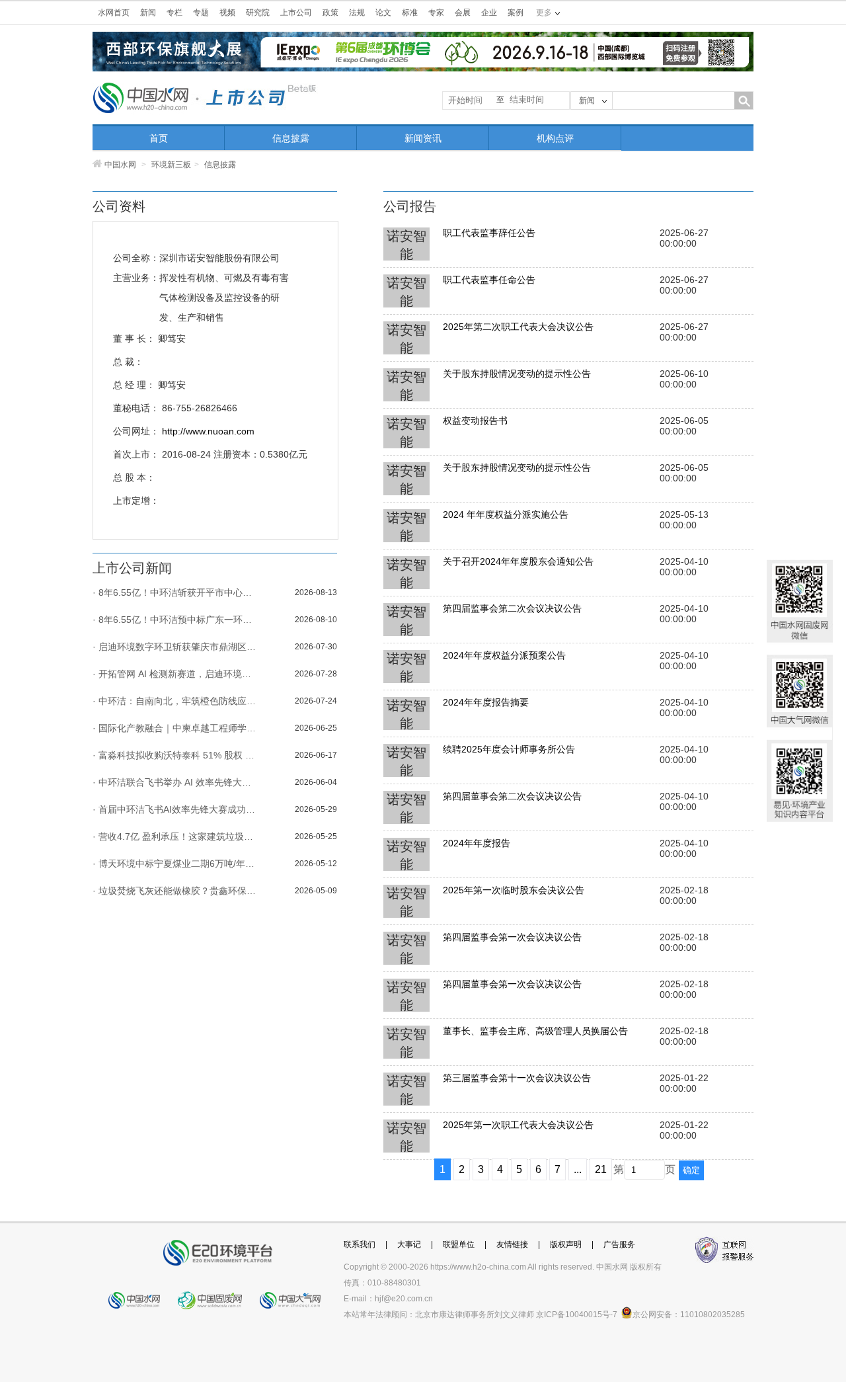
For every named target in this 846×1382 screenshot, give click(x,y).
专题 (201, 12)
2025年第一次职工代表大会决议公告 (518, 1124)
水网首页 (114, 12)
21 (601, 1169)
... (578, 1169)
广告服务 (619, 1244)
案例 (515, 12)
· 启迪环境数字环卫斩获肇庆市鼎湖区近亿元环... (175, 646)
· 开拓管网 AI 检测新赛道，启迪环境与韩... (175, 674)
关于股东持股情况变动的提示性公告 (517, 373)
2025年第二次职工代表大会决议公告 (518, 326)
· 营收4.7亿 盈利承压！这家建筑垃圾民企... (175, 836)
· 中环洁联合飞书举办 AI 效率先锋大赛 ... (175, 782)
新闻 (148, 12)
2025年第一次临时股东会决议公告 (513, 890)
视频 (227, 12)
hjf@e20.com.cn (404, 1298)
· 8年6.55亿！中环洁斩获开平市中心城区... (175, 592)
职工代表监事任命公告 (489, 279)
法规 (357, 12)
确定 (691, 1170)
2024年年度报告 (476, 843)
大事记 (409, 1244)
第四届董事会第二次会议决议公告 (512, 796)
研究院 (258, 12)
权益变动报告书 (475, 420)
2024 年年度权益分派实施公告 (505, 514)
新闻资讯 (423, 138)
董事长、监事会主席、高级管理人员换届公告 (535, 1031)
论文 (383, 12)
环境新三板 (171, 164)
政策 (330, 12)
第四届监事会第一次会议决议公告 (512, 937)
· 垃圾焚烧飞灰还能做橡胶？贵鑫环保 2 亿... (175, 890)
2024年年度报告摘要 (486, 702)
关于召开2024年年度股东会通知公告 (518, 561)
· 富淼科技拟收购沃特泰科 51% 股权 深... (175, 755)
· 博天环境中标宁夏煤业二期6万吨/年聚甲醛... (175, 863)
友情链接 (512, 1244)
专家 (436, 12)
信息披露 (290, 138)
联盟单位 (459, 1244)
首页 (158, 138)
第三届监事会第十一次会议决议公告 (517, 1078)
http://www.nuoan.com (208, 431)
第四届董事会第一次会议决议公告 (512, 984)
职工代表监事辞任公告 (489, 232)
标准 (410, 12)
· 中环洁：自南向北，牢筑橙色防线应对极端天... (175, 701)
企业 (489, 12)
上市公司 (296, 12)
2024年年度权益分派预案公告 (504, 655)
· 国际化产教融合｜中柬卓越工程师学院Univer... (175, 728)
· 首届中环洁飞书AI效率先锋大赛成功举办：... (175, 809)
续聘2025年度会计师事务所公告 (509, 749)
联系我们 (359, 1244)
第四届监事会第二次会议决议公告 (512, 608)
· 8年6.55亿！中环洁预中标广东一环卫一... (175, 619)
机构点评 (555, 138)
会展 (463, 12)
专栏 (174, 12)
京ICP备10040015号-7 (576, 1314)
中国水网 (120, 164)
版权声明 (566, 1244)
